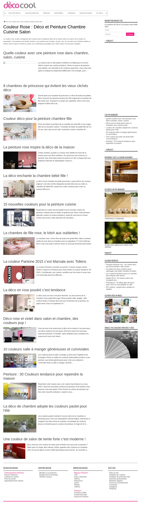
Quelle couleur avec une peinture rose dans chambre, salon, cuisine (121, 120)
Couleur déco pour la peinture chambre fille (37, 119)
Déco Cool (8, 21)
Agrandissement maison (13, 481)
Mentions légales (116, 481)
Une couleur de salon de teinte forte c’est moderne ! (44, 439)
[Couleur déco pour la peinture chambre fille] (19, 140)
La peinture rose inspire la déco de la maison (39, 147)
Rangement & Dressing (48, 475)
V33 (75, 475)
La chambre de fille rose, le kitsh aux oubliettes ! (41, 233)
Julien (76, 483)
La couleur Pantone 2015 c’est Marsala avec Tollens (44, 261)
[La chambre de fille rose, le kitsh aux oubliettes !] (19, 254)
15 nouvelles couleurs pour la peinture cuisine (39, 204)
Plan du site (114, 473)
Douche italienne (11, 475)
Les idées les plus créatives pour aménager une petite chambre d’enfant (121, 270)
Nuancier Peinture (81, 497)
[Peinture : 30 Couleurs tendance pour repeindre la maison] (19, 399)
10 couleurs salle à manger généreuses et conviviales (46, 349)
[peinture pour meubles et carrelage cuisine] (121, 182)
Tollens (77, 479)
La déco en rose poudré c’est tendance (34, 290)
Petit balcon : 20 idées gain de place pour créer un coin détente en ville (120, 284)
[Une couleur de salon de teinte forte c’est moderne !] (14, 458)
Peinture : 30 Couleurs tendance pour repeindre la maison (120, 142)
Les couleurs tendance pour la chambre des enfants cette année (121, 275)
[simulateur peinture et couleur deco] (121, 358)
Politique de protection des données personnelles (119, 478)
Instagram (113, 487)
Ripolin (77, 485)
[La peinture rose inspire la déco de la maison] (19, 168)
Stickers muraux (45, 477)
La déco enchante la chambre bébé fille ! (35, 176)
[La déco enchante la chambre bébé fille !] (19, 197)
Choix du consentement (118, 483)
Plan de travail (10, 479)
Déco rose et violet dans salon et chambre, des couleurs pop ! (118, 124)
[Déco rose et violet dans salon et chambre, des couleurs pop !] (19, 342)
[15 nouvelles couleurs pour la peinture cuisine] (19, 226)
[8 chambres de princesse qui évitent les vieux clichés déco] (19, 111)
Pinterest (112, 489)
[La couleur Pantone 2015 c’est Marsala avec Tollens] (19, 283)
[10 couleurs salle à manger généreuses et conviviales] (19, 367)
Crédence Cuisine (11, 477)
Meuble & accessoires (48, 473)
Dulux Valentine (80, 477)
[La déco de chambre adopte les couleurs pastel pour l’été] (19, 432)
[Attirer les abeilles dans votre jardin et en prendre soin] (121, 243)
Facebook (113, 485)
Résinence (78, 481)
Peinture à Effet (80, 493)
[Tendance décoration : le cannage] (121, 217)
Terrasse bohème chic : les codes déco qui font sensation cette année (121, 265)
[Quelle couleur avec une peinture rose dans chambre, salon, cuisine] (19, 63)
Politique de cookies (117, 475)
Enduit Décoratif (80, 495)
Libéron (77, 487)
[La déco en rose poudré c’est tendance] (19, 311)
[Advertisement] (121, 77)
